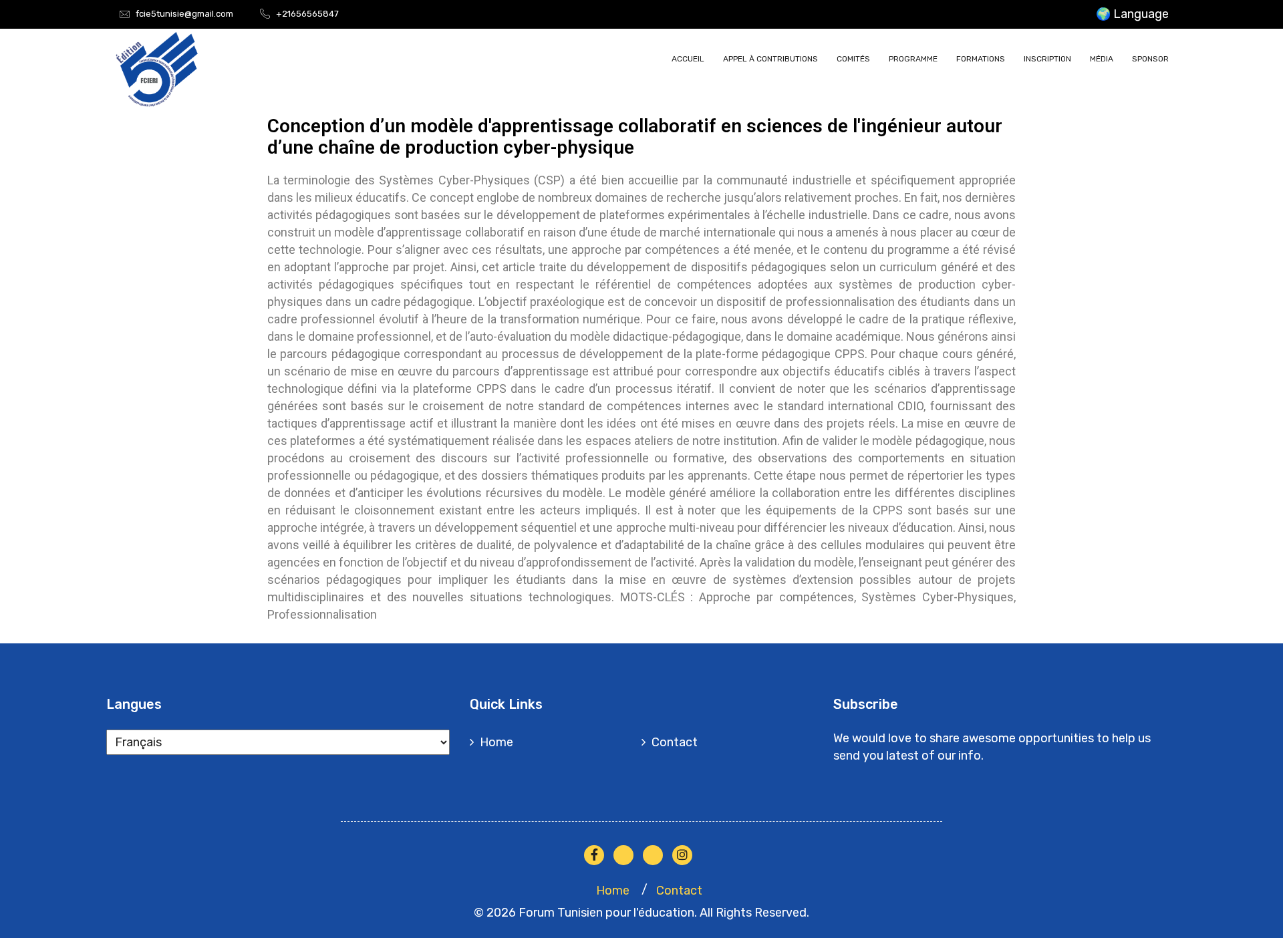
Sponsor (1150, 58)
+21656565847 (307, 14)
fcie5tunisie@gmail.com (184, 14)
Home (496, 742)
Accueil (688, 58)
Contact (675, 742)
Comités (853, 58)
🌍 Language (1132, 14)
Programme (913, 58)
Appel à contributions (770, 58)
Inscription (1047, 58)
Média (1101, 58)
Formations (980, 58)
